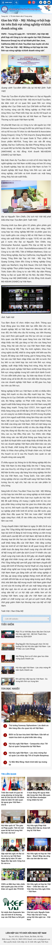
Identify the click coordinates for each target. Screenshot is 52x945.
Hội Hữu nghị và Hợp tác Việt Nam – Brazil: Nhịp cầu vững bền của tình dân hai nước (39, 856)
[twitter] (45, 2)
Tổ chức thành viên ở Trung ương (21, 16)
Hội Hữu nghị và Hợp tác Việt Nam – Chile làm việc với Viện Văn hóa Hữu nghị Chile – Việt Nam (39, 888)
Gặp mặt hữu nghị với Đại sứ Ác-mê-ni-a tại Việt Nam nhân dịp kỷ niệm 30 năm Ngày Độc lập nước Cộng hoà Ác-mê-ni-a (13, 858)
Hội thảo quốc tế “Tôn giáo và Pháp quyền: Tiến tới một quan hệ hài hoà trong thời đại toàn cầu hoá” (12, 829)
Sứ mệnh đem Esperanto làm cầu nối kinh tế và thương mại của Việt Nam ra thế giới (13, 914)
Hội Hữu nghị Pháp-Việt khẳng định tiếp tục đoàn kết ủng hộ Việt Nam (38, 827)
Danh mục (8, 2)
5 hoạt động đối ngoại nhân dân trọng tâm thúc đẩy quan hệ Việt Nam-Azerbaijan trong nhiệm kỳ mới (38, 796)
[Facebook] (40, 2)
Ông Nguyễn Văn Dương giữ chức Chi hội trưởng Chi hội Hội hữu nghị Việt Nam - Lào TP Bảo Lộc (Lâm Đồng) (33, 646)
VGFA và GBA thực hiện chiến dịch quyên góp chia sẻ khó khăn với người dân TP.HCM (13, 886)
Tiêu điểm (7, 624)
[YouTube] (49, 2)
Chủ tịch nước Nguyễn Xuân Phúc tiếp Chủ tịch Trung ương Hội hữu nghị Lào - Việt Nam (38, 916)
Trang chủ (4, 16)
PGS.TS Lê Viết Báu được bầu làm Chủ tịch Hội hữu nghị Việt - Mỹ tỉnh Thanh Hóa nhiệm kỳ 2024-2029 (33, 634)
